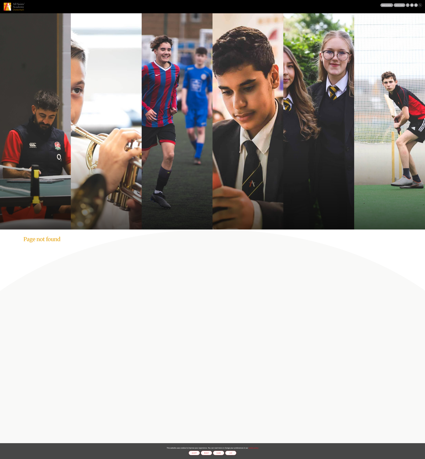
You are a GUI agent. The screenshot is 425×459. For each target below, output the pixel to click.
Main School (386, 5)
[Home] (14, 6)
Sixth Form (399, 5)
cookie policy (253, 448)
